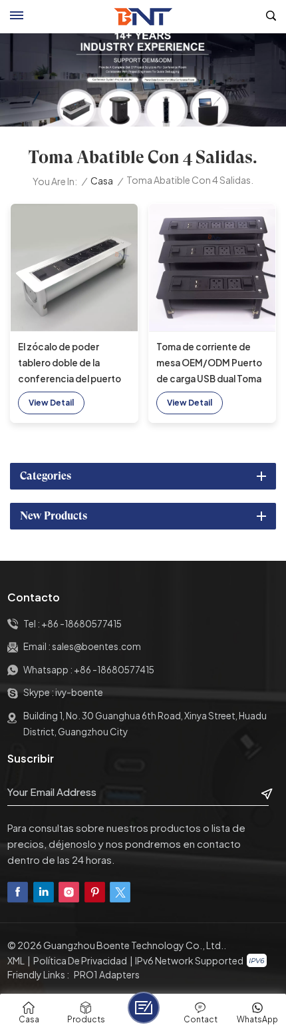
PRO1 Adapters (107, 974)
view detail (51, 403)
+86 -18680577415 (81, 623)
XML (16, 960)
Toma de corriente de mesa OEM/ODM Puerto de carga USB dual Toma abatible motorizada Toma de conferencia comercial (209, 364)
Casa (101, 181)
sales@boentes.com (96, 646)
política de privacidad (80, 960)
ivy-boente (79, 692)
